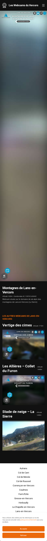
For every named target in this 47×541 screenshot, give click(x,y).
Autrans (23, 468)
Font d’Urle (24, 494)
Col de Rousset (23, 481)
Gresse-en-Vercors (23, 498)
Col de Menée (23, 477)
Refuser (23, 535)
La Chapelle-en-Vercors (23, 507)
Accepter (23, 529)
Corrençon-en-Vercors (23, 485)
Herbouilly (23, 502)
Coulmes (23, 490)
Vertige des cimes (17, 325)
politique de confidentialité (28, 520)
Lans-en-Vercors (24, 511)
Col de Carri (23, 472)
